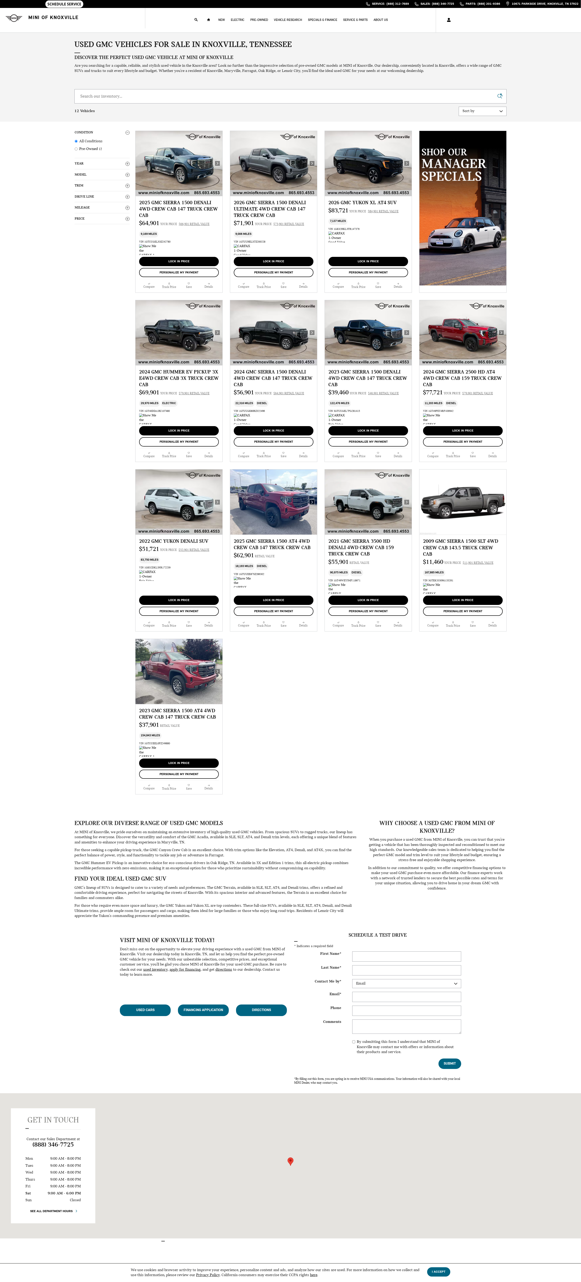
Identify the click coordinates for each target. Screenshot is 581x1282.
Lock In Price (179, 261)
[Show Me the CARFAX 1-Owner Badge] (147, 249)
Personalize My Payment (179, 272)
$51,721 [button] (174, 549)
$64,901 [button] (174, 224)
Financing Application (203, 1010)
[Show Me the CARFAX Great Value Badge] (147, 418)
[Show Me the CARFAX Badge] (431, 418)
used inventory (155, 970)
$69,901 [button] (174, 393)
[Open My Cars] (448, 20)
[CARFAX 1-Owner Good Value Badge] (242, 249)
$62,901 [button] (254, 556)
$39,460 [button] (363, 393)
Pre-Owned (259, 20)
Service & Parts (355, 20)
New (221, 20)
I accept (439, 1272)
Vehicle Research (288, 20)
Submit (450, 1064)
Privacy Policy (208, 1275)
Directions (261, 1010)
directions (223, 970)
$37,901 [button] (159, 725)
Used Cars (145, 1010)
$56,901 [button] (269, 393)
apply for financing (185, 970)
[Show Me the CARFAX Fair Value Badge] (336, 588)
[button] (179, 234)
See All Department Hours (51, 1211)
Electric (237, 20)
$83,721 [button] (363, 211)
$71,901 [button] (269, 224)
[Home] (13, 18)
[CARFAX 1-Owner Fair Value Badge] (336, 418)
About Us (381, 20)
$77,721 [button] (458, 393)
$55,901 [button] (348, 562)
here (313, 1275)
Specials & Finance (322, 20)
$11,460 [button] (458, 562)
